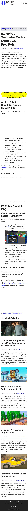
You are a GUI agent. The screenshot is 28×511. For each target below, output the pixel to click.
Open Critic (14, 506)
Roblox (9, 313)
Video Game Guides (17, 313)
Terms (21, 504)
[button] (23, 3)
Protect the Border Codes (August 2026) (13, 475)
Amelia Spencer (20, 349)
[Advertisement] (14, 16)
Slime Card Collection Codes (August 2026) (11, 387)
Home (2, 28)
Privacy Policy (15, 504)
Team (22, 501)
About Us (17, 501)
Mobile (5, 313)
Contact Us (7, 504)
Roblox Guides (8, 28)
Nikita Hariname (19, 48)
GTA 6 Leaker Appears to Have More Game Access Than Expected (13, 343)
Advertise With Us (9, 501)
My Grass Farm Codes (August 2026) (12, 431)
